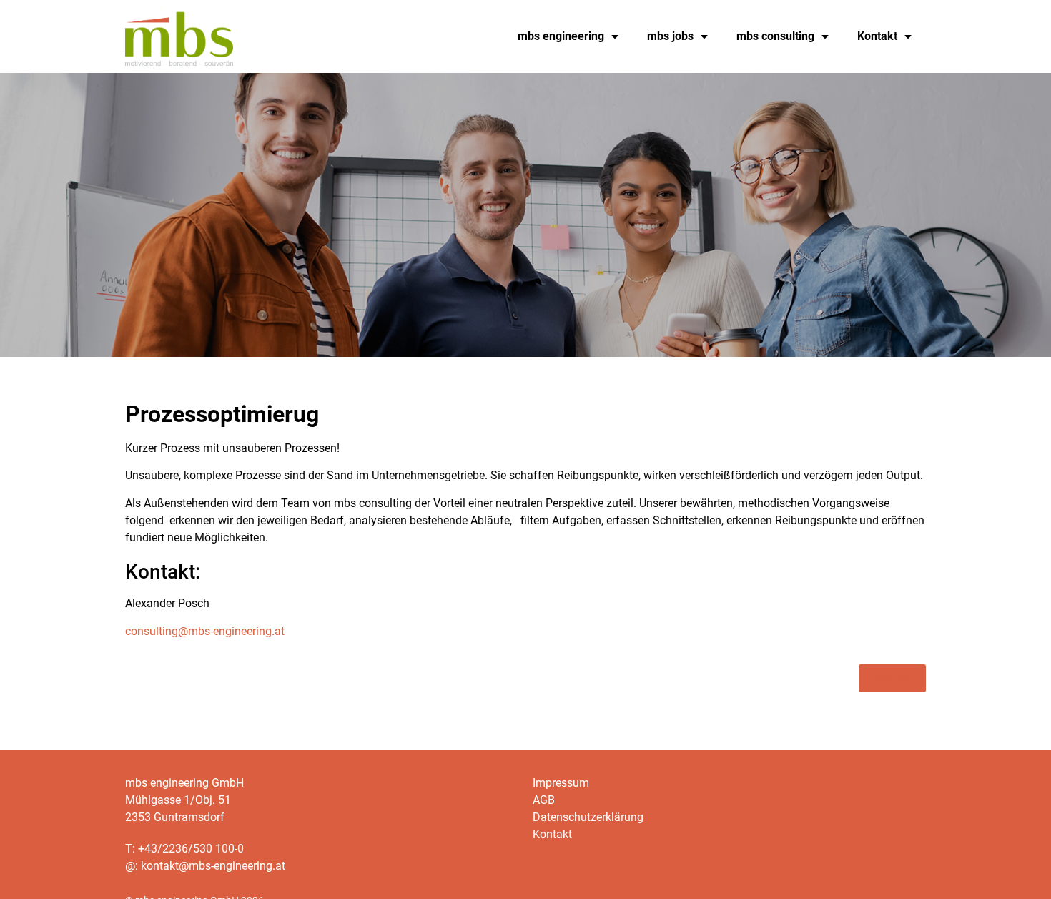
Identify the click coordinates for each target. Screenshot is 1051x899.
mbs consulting (775, 36)
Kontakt (877, 36)
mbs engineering (561, 36)
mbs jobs (670, 36)
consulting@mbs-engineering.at (205, 631)
